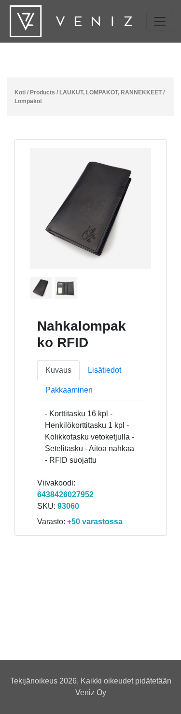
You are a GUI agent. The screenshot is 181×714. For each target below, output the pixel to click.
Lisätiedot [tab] (104, 370)
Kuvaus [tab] (58, 370)
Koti (20, 92)
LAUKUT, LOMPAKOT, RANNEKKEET (110, 92)
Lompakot (28, 101)
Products (42, 92)
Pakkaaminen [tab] (69, 390)
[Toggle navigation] (159, 21)
